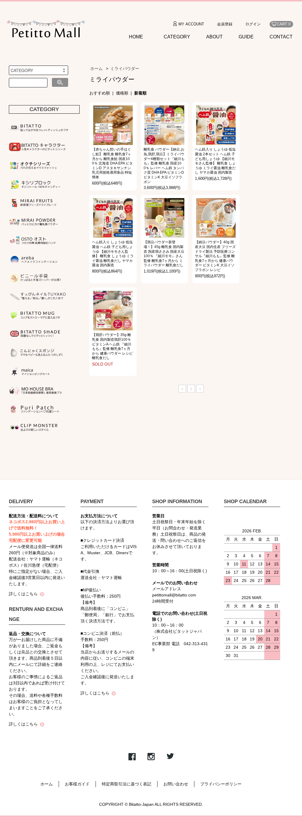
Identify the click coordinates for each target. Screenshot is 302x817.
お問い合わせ (175, 784)
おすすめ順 (99, 93)
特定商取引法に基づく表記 (126, 784)
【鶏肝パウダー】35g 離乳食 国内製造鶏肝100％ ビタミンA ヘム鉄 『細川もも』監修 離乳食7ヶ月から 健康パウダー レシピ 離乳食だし (112, 346)
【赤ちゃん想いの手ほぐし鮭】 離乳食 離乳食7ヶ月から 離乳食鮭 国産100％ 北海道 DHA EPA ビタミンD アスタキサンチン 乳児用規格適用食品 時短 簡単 (112, 163)
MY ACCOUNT (191, 24)
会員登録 (224, 24)
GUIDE (246, 36)
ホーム (96, 68)
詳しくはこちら (23, 593)
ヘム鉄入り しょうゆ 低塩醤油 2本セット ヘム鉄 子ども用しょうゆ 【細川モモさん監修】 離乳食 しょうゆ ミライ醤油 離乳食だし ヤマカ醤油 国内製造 (215, 161)
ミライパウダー (124, 68)
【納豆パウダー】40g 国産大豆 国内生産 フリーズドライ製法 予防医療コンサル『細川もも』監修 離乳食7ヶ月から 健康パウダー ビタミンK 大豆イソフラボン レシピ (215, 256)
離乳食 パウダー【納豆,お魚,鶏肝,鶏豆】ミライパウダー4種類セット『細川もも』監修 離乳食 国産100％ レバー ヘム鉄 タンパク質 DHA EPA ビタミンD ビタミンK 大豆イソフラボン (164, 165)
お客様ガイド (77, 784)
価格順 (122, 93)
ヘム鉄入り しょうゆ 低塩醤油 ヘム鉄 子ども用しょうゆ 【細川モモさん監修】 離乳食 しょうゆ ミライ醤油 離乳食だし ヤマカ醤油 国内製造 (113, 253)
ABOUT (214, 36)
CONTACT (281, 36)
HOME (136, 36)
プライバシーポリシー (221, 784)
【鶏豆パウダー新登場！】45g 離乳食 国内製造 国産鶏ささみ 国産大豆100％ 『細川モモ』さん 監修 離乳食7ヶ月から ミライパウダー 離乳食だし (164, 253)
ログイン (253, 24)
